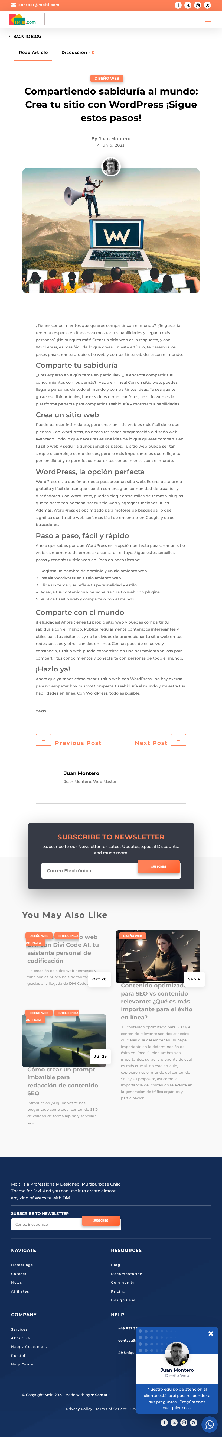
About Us (20, 1338)
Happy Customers (29, 1347)
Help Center (23, 1364)
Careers (19, 1274)
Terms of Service (111, 1409)
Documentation (127, 1274)
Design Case (123, 1300)
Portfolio (20, 1356)
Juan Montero (115, 138)
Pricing (118, 1291)
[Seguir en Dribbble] (207, 5)
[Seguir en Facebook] (178, 5)
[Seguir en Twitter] (187, 5)
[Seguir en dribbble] (193, 1422)
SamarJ (102, 1395)
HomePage (22, 1265)
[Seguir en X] (174, 1422)
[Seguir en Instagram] (197, 5)
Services (19, 1329)
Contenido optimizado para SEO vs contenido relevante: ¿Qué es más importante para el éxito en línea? (156, 1001)
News (16, 1282)
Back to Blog (27, 36)
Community (123, 1282)
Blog (115, 1265)
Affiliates (20, 1291)
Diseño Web (106, 78)
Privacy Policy (79, 1409)
